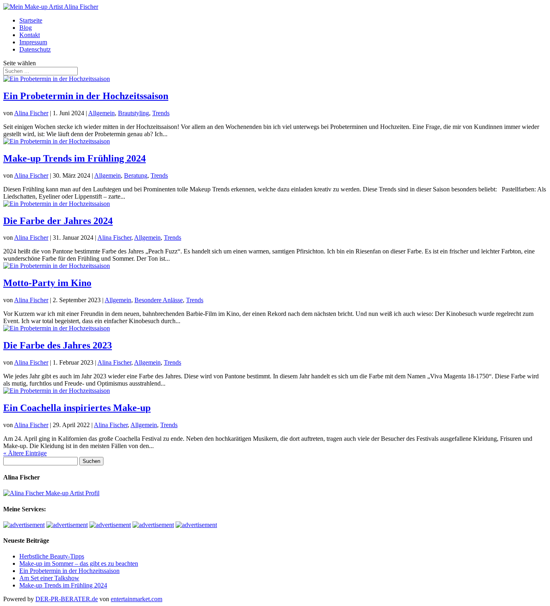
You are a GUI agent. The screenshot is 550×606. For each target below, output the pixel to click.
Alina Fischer (31, 113)
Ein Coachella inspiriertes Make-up (77, 408)
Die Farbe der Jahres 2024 (58, 221)
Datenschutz (35, 49)
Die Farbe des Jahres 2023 (57, 345)
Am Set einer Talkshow (49, 578)
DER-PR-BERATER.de (66, 599)
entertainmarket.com (136, 599)
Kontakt (29, 34)
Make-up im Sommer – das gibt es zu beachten (78, 563)
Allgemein (101, 113)
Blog (25, 27)
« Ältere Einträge (25, 453)
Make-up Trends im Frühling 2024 (74, 158)
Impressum (33, 42)
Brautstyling (133, 113)
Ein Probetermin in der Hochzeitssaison (85, 96)
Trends (161, 113)
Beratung (135, 175)
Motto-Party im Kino (47, 283)
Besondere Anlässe (158, 300)
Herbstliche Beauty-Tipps (51, 556)
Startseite (30, 20)
